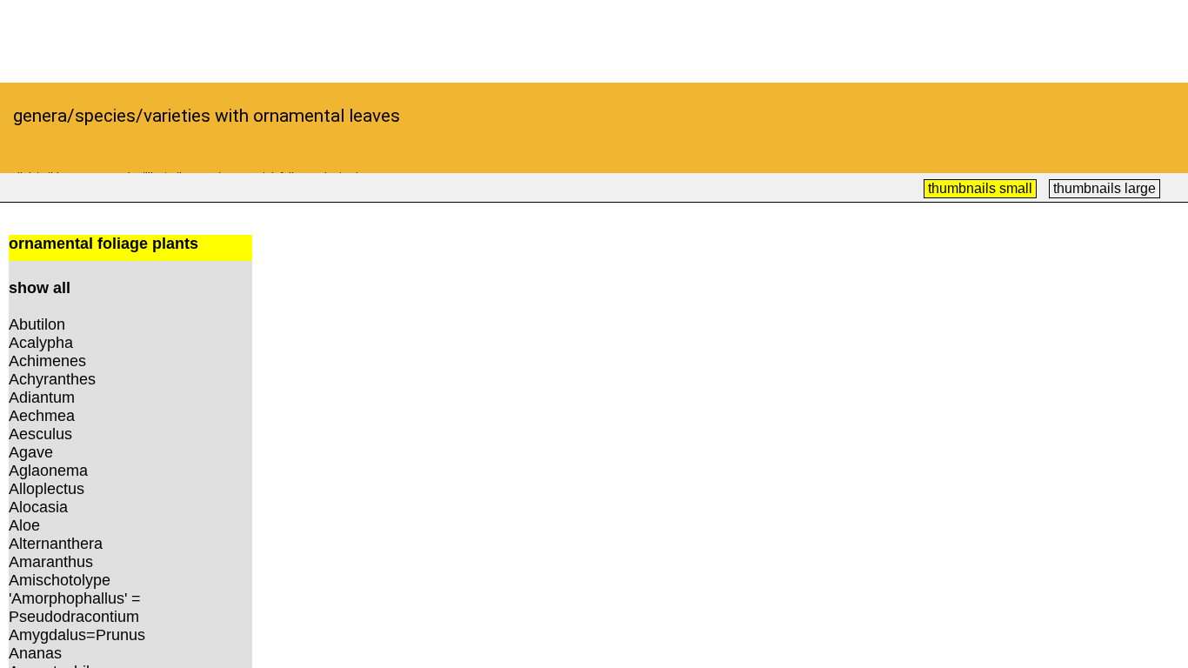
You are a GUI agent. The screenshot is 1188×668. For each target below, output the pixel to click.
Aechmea (42, 415)
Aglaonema (48, 470)
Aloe (24, 525)
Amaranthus (51, 562)
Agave (31, 452)
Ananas (35, 653)
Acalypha (41, 342)
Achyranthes (52, 379)
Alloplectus (46, 489)
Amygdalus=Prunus (77, 635)
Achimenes (47, 361)
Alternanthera (56, 543)
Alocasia (38, 507)
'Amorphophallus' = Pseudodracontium (75, 607)
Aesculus (40, 434)
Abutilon (37, 324)
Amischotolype (59, 580)
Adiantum (42, 397)
